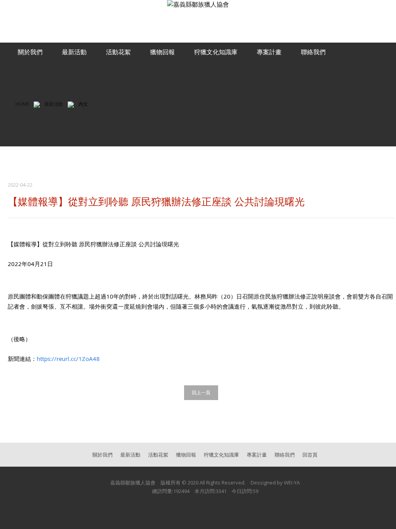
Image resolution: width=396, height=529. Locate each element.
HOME (22, 104)
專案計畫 (269, 52)
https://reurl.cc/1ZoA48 (68, 358)
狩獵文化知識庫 (215, 52)
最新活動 (74, 52)
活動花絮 (118, 52)
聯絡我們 (313, 52)
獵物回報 (162, 52)
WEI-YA (292, 482)
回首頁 (309, 454)
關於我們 (30, 52)
